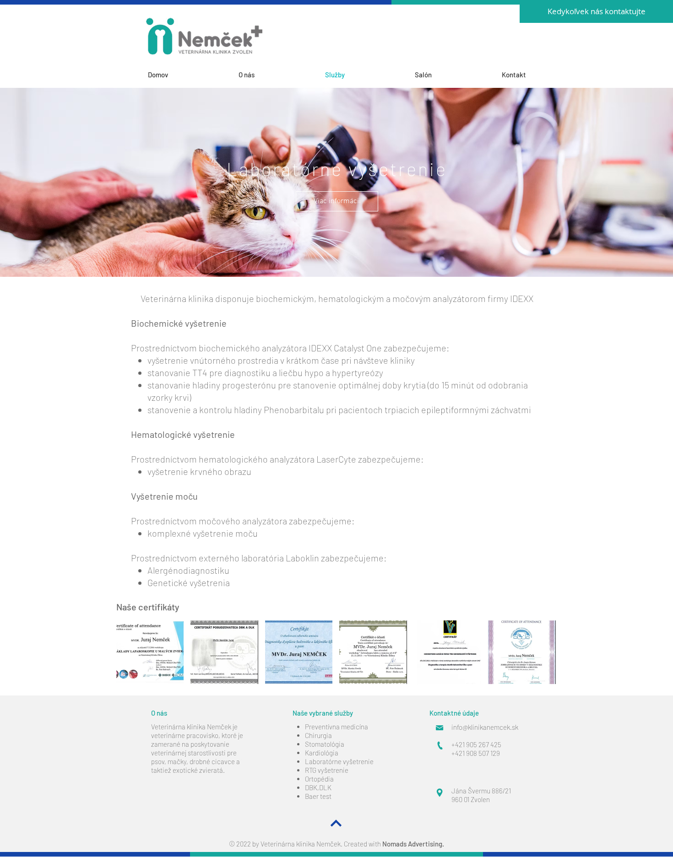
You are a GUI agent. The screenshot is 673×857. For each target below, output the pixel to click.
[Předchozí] (50, 182)
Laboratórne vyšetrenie (339, 761)
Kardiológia (321, 753)
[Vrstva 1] (336, 254)
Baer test (318, 796)
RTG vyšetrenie (326, 770)
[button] (150, 652)
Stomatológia (324, 744)
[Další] (623, 182)
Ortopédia (319, 779)
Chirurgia (318, 735)
